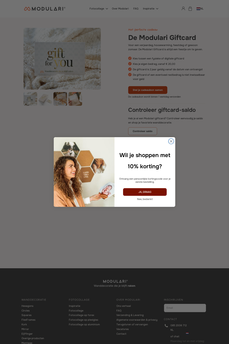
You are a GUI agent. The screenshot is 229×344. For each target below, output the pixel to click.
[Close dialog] (171, 141)
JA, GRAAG (144, 192)
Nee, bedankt (145, 199)
